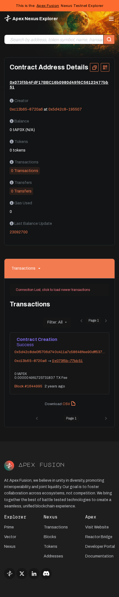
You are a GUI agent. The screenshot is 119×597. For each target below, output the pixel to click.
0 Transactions (24, 171)
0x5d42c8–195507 (65, 109)
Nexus (9, 546)
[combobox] (53, 39)
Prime (9, 527)
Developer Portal (100, 546)
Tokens (50, 546)
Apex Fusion (48, 6)
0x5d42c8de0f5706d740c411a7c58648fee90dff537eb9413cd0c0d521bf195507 (60, 352)
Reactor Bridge (98, 537)
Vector (10, 537)
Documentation (99, 556)
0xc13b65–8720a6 (26, 109)
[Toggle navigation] (110, 18)
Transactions (23, 268)
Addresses (53, 556)
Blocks (50, 537)
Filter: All (55, 322)
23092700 (19, 232)
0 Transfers (21, 191)
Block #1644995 (28, 386)
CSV (66, 404)
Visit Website (97, 527)
